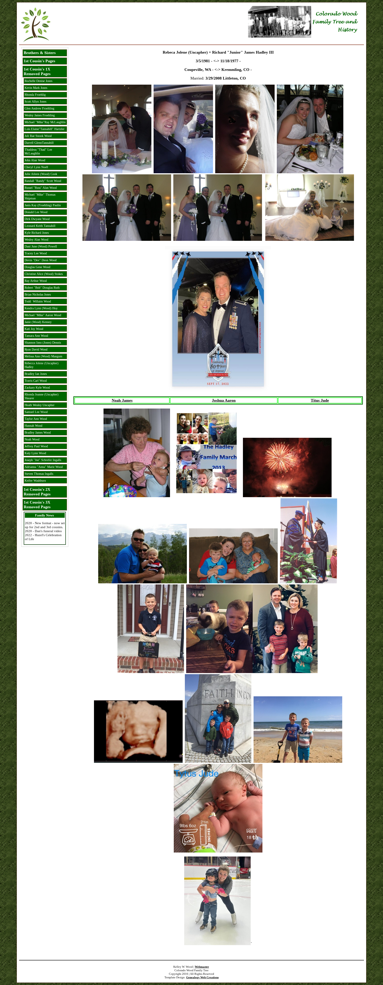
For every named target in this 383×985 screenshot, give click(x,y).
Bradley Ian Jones (36, 374)
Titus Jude (320, 400)
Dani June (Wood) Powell (41, 246)
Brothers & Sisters (40, 53)
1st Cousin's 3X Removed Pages (37, 504)
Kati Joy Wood (34, 329)
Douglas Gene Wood (37, 267)
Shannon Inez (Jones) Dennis (43, 342)
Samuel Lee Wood (36, 412)
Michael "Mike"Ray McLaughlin (45, 122)
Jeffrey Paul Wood (36, 446)
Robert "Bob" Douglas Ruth (42, 287)
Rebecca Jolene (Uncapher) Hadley (42, 365)
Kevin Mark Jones (36, 88)
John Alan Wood (35, 160)
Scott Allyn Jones (35, 101)
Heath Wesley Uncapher (40, 405)
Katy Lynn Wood (35, 453)
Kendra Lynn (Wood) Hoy (41, 308)
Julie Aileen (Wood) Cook (41, 174)
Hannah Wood (33, 425)
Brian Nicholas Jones (38, 294)
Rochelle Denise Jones (38, 81)
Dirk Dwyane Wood (37, 219)
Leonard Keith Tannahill (40, 226)
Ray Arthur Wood (36, 280)
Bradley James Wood (38, 432)
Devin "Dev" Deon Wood (41, 260)
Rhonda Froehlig (35, 94)
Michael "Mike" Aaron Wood (43, 315)
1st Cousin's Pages (39, 61)
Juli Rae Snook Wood (38, 136)
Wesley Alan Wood (36, 239)
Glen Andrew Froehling (39, 108)
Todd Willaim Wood (38, 301)
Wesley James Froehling (40, 115)
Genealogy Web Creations (202, 977)
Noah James (122, 400)
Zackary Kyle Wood (37, 387)
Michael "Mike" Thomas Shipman (40, 196)
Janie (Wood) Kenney (38, 322)
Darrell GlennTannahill (39, 142)
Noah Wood (32, 439)
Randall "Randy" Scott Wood (43, 181)
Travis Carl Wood (36, 380)
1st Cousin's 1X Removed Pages (37, 71)
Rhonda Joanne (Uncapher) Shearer (42, 396)
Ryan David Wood (36, 349)
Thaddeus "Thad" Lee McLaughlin (38, 151)
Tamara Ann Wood (36, 335)
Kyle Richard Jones (37, 232)
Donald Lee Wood (36, 212)
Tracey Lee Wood (36, 253)
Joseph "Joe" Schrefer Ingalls (43, 460)
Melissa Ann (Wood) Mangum (43, 356)
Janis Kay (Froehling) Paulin (43, 205)
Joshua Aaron (224, 400)
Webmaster (202, 966)
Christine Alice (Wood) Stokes (44, 274)
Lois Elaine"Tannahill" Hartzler (44, 129)
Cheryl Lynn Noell (36, 167)
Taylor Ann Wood (36, 418)
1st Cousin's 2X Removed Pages (37, 491)
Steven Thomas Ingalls (39, 473)
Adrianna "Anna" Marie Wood (44, 467)
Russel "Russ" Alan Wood (41, 187)
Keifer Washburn (35, 480)
